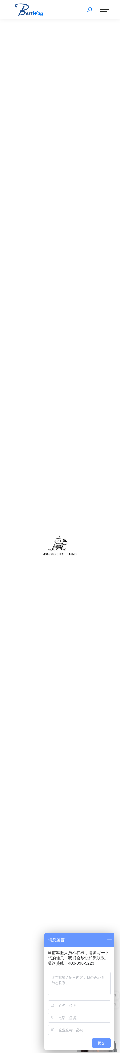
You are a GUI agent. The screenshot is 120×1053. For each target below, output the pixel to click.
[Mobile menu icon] (104, 9)
